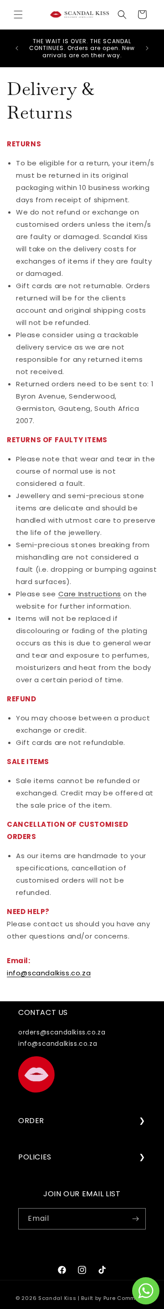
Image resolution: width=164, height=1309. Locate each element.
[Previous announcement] (17, 48)
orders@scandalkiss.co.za (61, 1032)
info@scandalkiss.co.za (49, 973)
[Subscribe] (135, 1218)
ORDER (31, 1121)
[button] (18, 15)
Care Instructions (89, 594)
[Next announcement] (147, 48)
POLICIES (34, 1157)
